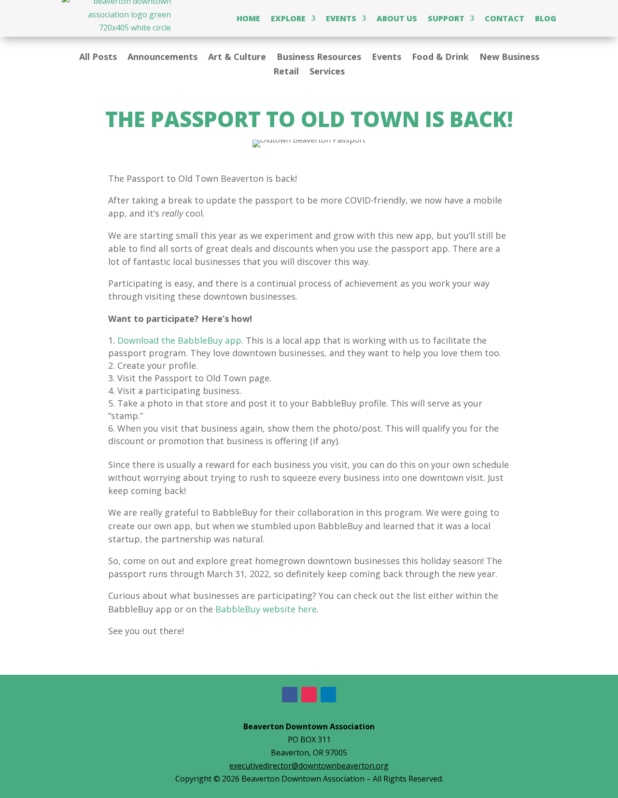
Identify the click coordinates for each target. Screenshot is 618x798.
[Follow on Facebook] (289, 694)
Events (386, 57)
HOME (248, 18)
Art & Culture (237, 57)
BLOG (545, 18)
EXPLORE (288, 18)
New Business (509, 57)
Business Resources (319, 57)
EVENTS (341, 18)
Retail (286, 72)
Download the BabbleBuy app (179, 340)
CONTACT (504, 18)
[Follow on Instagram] (309, 694)
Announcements (162, 57)
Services (327, 72)
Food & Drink (440, 57)
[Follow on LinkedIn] (328, 694)
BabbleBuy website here (266, 609)
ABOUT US (397, 18)
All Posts (98, 57)
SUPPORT (446, 18)
